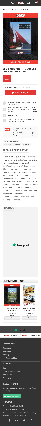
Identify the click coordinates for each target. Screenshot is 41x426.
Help (4, 368)
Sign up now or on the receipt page (23, 135)
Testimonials (7, 378)
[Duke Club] (7, 131)
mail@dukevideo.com (16, 409)
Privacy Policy (8, 375)
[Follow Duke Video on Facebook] (9, 420)
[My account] (28, 3)
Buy (12, 318)
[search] (12, 3)
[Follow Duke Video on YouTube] (16, 420)
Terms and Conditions (11, 371)
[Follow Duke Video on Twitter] (24, 420)
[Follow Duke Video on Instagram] (31, 420)
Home (5, 9)
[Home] (21, 4)
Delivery (6, 355)
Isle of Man (24, 9)
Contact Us (7, 348)
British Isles (14, 9)
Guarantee (7, 351)
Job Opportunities (10, 358)
